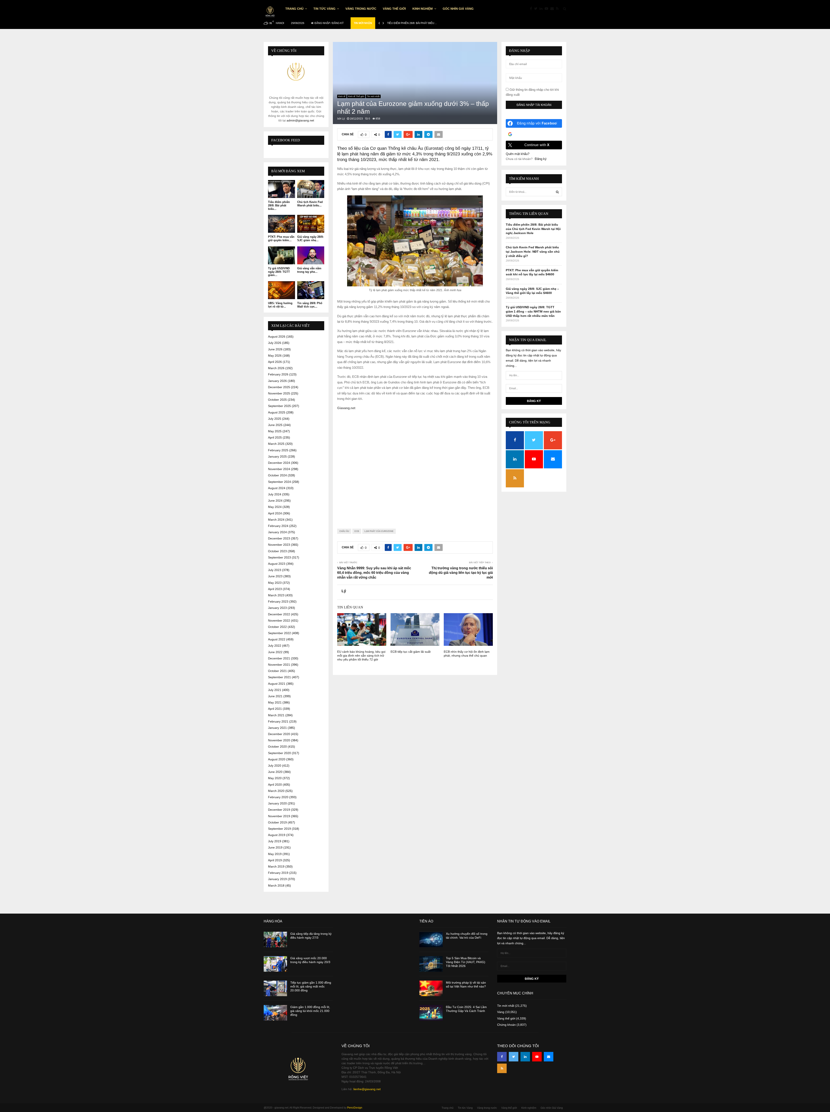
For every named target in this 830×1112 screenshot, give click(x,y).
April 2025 (275, 437)
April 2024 (275, 513)
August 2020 (276, 759)
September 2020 (279, 753)
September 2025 (279, 406)
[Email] (553, 8)
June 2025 (275, 425)
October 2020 (277, 746)
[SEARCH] (557, 192)
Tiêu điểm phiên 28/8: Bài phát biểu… (412, 23)
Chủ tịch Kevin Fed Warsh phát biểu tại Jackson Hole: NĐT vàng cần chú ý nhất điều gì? (533, 251)
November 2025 (279, 393)
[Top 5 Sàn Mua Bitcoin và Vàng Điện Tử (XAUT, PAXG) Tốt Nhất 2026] (431, 964)
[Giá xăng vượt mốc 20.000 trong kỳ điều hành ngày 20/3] (275, 964)
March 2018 (276, 885)
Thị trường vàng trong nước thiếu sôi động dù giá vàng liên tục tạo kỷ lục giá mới (461, 572)
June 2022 (275, 652)
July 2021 (274, 690)
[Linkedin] (542, 8)
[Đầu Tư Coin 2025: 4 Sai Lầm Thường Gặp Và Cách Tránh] (431, 1013)
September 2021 (279, 677)
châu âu (344, 531)
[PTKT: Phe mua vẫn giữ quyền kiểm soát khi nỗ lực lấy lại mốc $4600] (281, 224)
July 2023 (274, 570)
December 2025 (279, 387)
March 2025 (276, 443)
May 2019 (275, 854)
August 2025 (276, 412)
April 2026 (275, 362)
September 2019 (279, 828)
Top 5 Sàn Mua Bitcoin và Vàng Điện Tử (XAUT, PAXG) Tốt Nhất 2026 (465, 962)
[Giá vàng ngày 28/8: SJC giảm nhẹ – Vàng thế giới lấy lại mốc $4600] (310, 224)
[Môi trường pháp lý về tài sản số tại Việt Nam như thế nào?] (431, 988)
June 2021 (275, 696)
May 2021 (275, 702)
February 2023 (278, 601)
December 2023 (279, 538)
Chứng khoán (506, 1024)
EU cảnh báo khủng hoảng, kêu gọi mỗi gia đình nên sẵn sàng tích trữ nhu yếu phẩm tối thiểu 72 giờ (361, 655)
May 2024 (275, 507)
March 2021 (276, 715)
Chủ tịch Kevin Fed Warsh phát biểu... (310, 203)
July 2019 (274, 841)
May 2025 (275, 431)
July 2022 (274, 645)
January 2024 (277, 532)
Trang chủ (294, 8)
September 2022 (279, 633)
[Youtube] (547, 8)
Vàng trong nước (360, 8)
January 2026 (277, 381)
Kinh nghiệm (422, 8)
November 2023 (279, 544)
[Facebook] (532, 8)
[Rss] (558, 8)
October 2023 (277, 551)
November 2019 (279, 816)
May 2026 (275, 355)
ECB (356, 531)
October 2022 (277, 627)
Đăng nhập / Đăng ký (329, 23)
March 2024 (276, 519)
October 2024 (277, 475)
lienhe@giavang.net (367, 1089)
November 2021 (279, 664)
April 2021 (275, 708)
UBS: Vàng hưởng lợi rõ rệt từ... (280, 305)
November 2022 (279, 620)
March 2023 (276, 595)
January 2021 (277, 727)
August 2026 (276, 336)
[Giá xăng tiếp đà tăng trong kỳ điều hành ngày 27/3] (275, 939)
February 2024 (278, 526)
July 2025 (274, 418)
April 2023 (275, 589)
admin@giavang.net (300, 120)
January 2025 (277, 456)
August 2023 (276, 563)
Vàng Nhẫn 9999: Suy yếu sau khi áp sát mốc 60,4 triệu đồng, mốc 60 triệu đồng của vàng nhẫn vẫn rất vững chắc (374, 572)
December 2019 (279, 809)
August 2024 (276, 488)
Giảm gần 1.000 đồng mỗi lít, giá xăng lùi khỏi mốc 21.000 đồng (310, 1010)
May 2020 (275, 778)
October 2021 (277, 671)
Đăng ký (541, 159)
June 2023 (275, 576)
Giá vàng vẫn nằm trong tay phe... (309, 270)
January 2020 (277, 803)
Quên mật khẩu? (517, 154)
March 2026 (276, 368)
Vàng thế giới (394, 8)
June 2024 (275, 500)
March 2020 (276, 791)
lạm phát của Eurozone (379, 531)
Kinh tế (341, 96)
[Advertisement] (415, 466)
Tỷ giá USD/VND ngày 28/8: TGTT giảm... (279, 272)
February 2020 (278, 797)
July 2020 (274, 765)
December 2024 (279, 462)
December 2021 (279, 658)
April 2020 (275, 784)
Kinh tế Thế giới (356, 96)
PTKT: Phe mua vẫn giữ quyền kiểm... (281, 238)
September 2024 (279, 481)
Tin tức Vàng (324, 8)
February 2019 (278, 872)
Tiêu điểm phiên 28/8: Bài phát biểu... (279, 205)
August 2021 (276, 683)
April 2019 (275, 860)
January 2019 (277, 879)
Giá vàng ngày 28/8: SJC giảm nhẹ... (310, 238)
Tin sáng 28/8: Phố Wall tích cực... (309, 305)
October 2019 (277, 822)
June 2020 (275, 772)
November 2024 (279, 469)
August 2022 (276, 639)
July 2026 (274, 343)
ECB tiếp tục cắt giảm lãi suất (411, 651)
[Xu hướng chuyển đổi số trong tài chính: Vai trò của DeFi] (431, 939)
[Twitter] (537, 8)
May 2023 (275, 582)
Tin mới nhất (373, 96)
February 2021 (278, 721)
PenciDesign (354, 1107)
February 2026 (278, 374)
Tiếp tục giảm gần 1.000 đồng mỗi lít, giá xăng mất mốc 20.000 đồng (310, 986)
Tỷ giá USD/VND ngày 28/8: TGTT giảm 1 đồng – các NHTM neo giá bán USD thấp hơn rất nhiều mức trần (533, 311)
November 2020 (279, 740)
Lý (343, 118)
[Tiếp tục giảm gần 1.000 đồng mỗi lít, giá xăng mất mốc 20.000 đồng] (275, 988)
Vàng (500, 1012)
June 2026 (275, 349)
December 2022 (279, 614)
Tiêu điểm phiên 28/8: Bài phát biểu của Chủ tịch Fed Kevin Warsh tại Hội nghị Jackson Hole (533, 229)
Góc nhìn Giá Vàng (458, 8)
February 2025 (278, 450)
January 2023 (277, 607)
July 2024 (274, 494)
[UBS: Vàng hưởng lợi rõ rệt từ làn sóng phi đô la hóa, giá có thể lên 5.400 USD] (281, 290)
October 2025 (277, 399)
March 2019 (276, 866)
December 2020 (279, 734)
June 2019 (275, 847)
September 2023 (279, 557)
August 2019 (276, 835)
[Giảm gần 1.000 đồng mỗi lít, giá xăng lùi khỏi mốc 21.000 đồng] (275, 1013)
